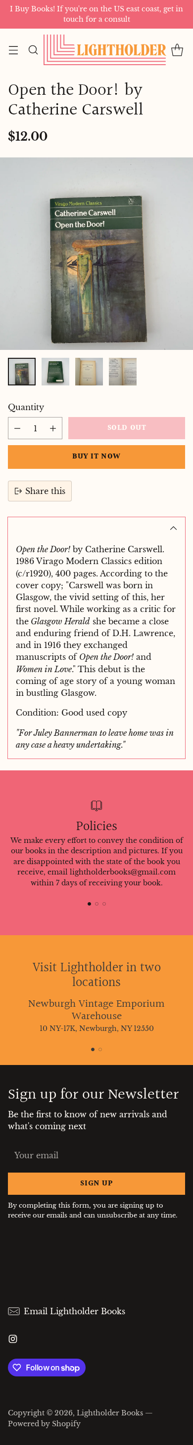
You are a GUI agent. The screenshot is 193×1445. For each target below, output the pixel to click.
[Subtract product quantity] (17, 428)
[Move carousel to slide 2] (96, 904)
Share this (45, 491)
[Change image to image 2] (55, 371)
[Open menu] (13, 50)
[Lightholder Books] (105, 50)
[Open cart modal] (177, 50)
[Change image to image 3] (89, 371)
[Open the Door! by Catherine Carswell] (96, 253)
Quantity (26, 407)
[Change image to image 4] (123, 371)
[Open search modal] (33, 50)
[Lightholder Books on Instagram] (13, 1340)
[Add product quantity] (53, 428)
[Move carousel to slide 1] (89, 904)
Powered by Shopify (44, 1423)
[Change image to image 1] (22, 371)
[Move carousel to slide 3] (104, 904)
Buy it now (96, 456)
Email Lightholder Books (74, 1311)
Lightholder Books (110, 1412)
